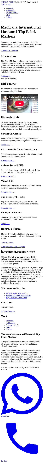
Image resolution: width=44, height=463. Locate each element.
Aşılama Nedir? (12, 13)
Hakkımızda (10, 11)
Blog (8, 15)
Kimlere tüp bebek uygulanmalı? (18, 295)
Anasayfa (9, 8)
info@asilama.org (8, 311)
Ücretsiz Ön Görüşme (9, 51)
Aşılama (5, 4)
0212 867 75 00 (7, 2)
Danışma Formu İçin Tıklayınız (13, 247)
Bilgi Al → (5, 224)
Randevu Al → (7, 145)
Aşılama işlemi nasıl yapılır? (17, 293)
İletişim (8, 17)
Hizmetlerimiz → (7, 160)
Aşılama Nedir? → (8, 176)
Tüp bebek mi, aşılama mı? (16, 298)
